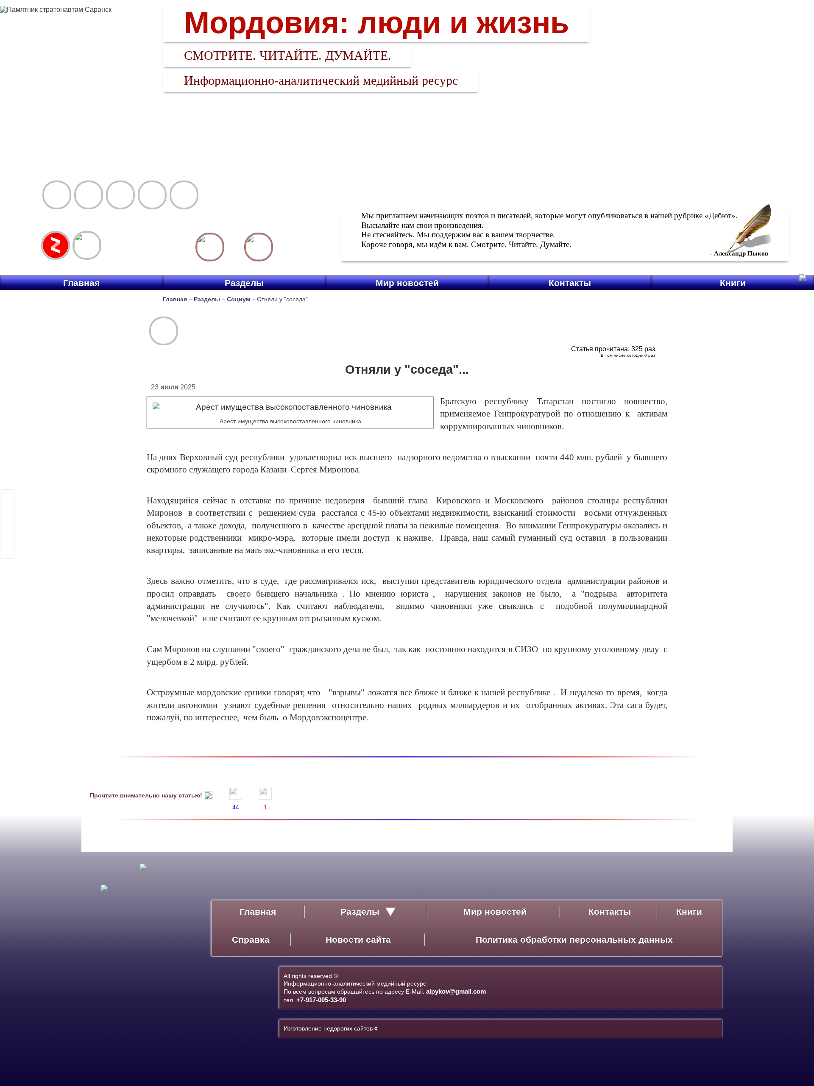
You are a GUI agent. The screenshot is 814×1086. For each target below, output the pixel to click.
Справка (251, 939)
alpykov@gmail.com (456, 991)
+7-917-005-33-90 (321, 999)
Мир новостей (407, 283)
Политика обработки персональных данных (574, 939)
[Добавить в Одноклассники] (7, 540)
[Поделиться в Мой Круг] (7, 529)
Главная (81, 283)
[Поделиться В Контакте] (7, 551)
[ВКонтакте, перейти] (86, 245)
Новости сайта (358, 939)
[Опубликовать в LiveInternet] (7, 496)
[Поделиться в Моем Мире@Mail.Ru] (7, 518)
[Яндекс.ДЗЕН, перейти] (55, 245)
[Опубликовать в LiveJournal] (7, 507)
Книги (733, 283)
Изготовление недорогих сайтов (331, 1028)
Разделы (244, 283)
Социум (238, 299)
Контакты (570, 283)
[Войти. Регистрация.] (258, 247)
